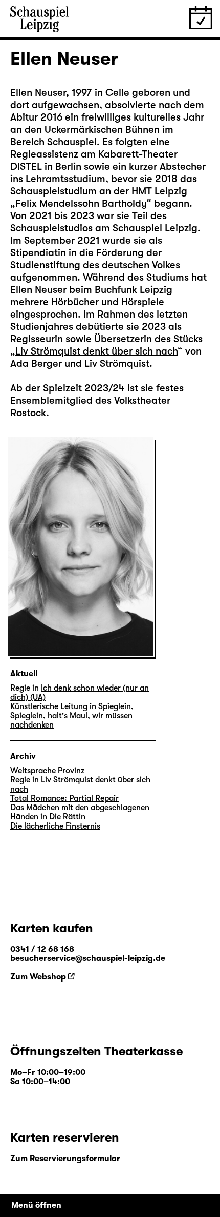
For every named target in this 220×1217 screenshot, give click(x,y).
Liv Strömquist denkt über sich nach (96, 351)
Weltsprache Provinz (47, 770)
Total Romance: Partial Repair (64, 798)
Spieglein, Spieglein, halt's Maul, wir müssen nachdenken (72, 716)
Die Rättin (67, 816)
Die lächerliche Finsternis (55, 826)
